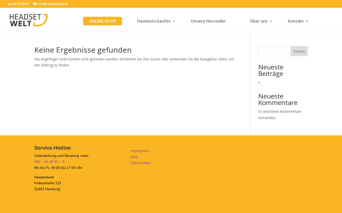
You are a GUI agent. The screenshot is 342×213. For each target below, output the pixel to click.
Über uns (259, 21)
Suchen (299, 51)
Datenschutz (140, 162)
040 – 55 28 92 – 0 (49, 162)
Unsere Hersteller (208, 21)
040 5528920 (20, 4)
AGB (134, 156)
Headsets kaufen (154, 21)
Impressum (139, 150)
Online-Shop (102, 21)
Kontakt (296, 21)
